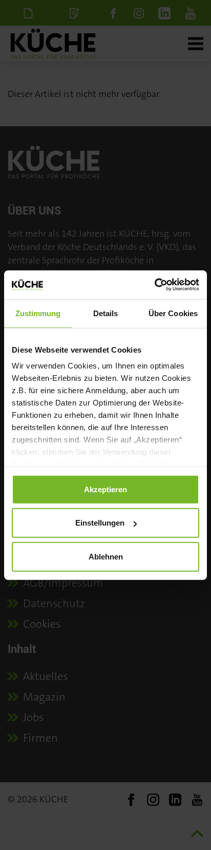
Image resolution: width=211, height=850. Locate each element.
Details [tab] (105, 312)
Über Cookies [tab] (173, 312)
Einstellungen (99, 522)
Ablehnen (106, 556)
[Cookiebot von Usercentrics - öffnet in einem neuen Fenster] (154, 285)
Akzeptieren (105, 489)
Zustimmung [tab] (38, 312)
